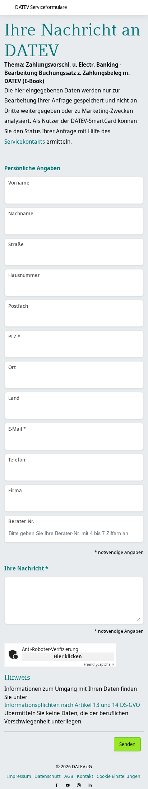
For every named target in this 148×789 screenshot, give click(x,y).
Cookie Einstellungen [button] (118, 776)
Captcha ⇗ (99, 664)
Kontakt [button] (85, 776)
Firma (15, 490)
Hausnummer (24, 275)
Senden (127, 744)
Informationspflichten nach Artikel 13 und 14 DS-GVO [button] (72, 705)
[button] (57, 785)
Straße (16, 244)
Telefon (16, 459)
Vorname (18, 182)
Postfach (18, 305)
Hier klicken (68, 656)
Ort (12, 367)
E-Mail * (17, 428)
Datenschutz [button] (47, 776)
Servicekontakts (24, 141)
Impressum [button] (19, 776)
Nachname (20, 213)
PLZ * (14, 336)
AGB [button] (68, 776)
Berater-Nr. (21, 521)
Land (13, 397)
